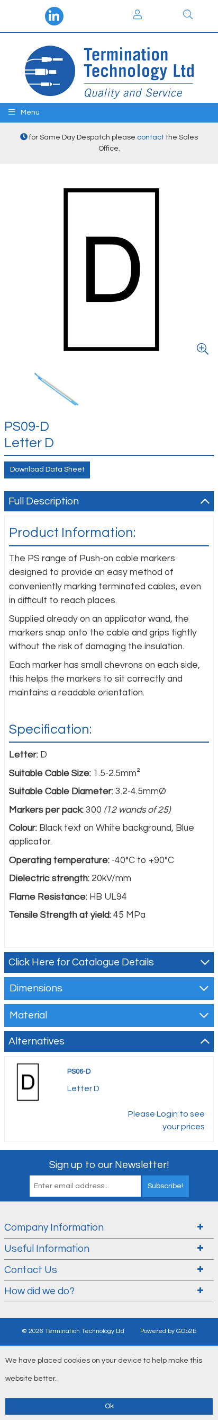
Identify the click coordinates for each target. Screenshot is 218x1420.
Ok (109, 1406)
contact (150, 137)
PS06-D (79, 1071)
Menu (29, 112)
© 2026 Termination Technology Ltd (73, 1331)
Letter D (83, 1088)
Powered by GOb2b (168, 1331)
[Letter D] (109, 268)
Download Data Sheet (47, 469)
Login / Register (137, 16)
